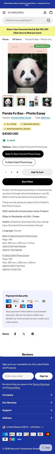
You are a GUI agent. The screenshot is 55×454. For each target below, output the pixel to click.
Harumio (14, 448)
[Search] (48, 20)
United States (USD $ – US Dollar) (23, 427)
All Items (16, 39)
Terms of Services (41, 384)
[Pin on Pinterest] (32, 333)
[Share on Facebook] (15, 333)
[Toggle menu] (4, 12)
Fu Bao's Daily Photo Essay (18, 162)
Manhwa (45, 117)
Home (5, 39)
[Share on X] (23, 333)
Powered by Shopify (30, 448)
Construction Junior (21, 117)
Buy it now (27, 181)
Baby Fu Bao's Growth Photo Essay (22, 154)
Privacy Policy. (13, 387)
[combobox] (27, 20)
